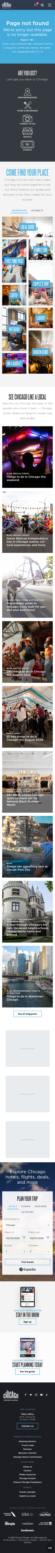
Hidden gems (40, 351)
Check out (34, 1232)
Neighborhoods (27, 97)
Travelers (33, 1245)
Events (27, 150)
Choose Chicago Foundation (27, 1482)
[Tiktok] (46, 1395)
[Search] (42, 5)
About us (27, 1467)
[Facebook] (25, 1395)
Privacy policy (9, 1540)
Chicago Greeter (27, 1478)
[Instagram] (36, 1395)
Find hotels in (11, 1219)
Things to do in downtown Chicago (25, 998)
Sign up (27, 1321)
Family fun (40, 249)
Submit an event (27, 1496)
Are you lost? (27, 73)
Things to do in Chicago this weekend (26, 478)
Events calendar (27, 1492)
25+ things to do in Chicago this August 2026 (26, 673)
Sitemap (27, 1542)
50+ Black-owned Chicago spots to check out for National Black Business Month (25, 800)
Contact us (27, 1426)
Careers (27, 1470)
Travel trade (27, 1445)
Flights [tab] (26, 1206)
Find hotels (27, 1262)
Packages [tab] (40, 1206)
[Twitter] (31, 1395)
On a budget (14, 363)
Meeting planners (27, 1441)
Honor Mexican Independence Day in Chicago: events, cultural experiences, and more (27, 542)
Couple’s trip (41, 283)
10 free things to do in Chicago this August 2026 (25, 738)
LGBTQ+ (14, 295)
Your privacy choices (27, 1540)
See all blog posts (27, 1013)
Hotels (27, 137)
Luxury (41, 317)
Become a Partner (27, 1453)
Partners (27, 1449)
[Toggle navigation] (50, 5)
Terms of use (45, 1540)
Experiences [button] (19, 210)
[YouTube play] (41, 1395)
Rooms (8, 1245)
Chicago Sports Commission (27, 1457)
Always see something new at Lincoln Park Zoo (27, 868)
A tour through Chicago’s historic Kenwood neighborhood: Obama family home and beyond (27, 929)
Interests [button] (37, 210)
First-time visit (14, 260)
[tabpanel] (27, 1245)
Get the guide (27, 1371)
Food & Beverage (27, 110)
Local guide (27, 226)
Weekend (14, 329)
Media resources (27, 1474)
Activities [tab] (27, 1212)
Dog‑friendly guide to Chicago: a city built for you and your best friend (26, 607)
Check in (9, 1232)
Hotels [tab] (13, 1206)
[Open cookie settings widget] (50, 1548)
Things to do (27, 124)
